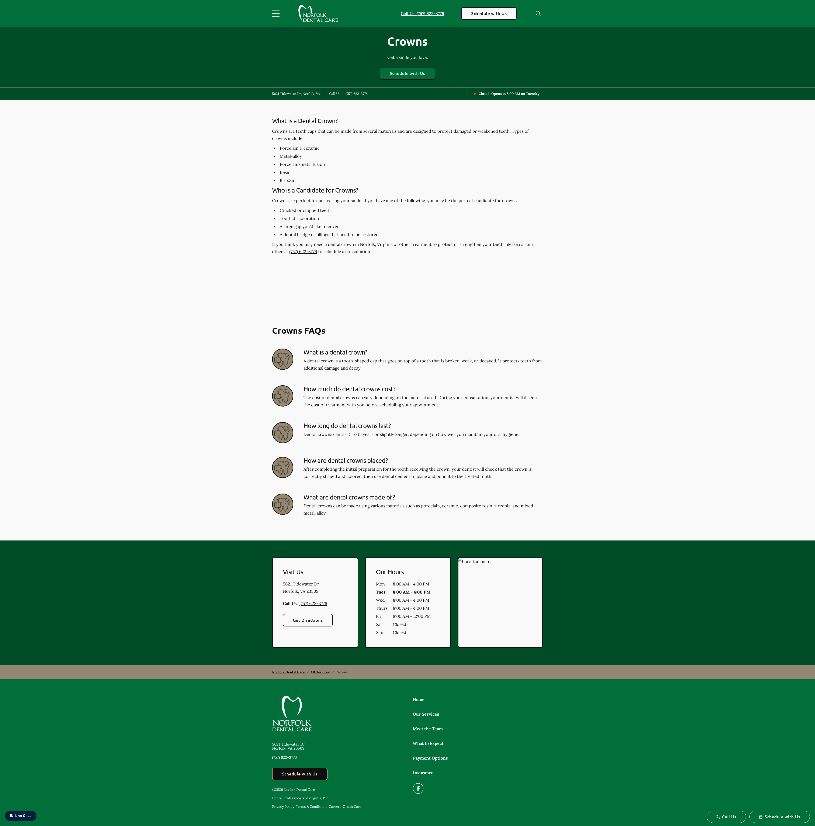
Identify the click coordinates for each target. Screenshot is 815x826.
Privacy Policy (283, 806)
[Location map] (500, 602)
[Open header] (276, 13)
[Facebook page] (418, 788)
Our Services (426, 714)
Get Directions (308, 620)
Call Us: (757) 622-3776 (422, 13)
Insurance (423, 772)
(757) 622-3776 (357, 93)
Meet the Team (428, 728)
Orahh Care (352, 806)
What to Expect (428, 743)
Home (418, 699)
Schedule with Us (489, 13)
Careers (335, 806)
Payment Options (430, 758)
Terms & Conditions (311, 806)
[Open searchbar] (538, 13)
